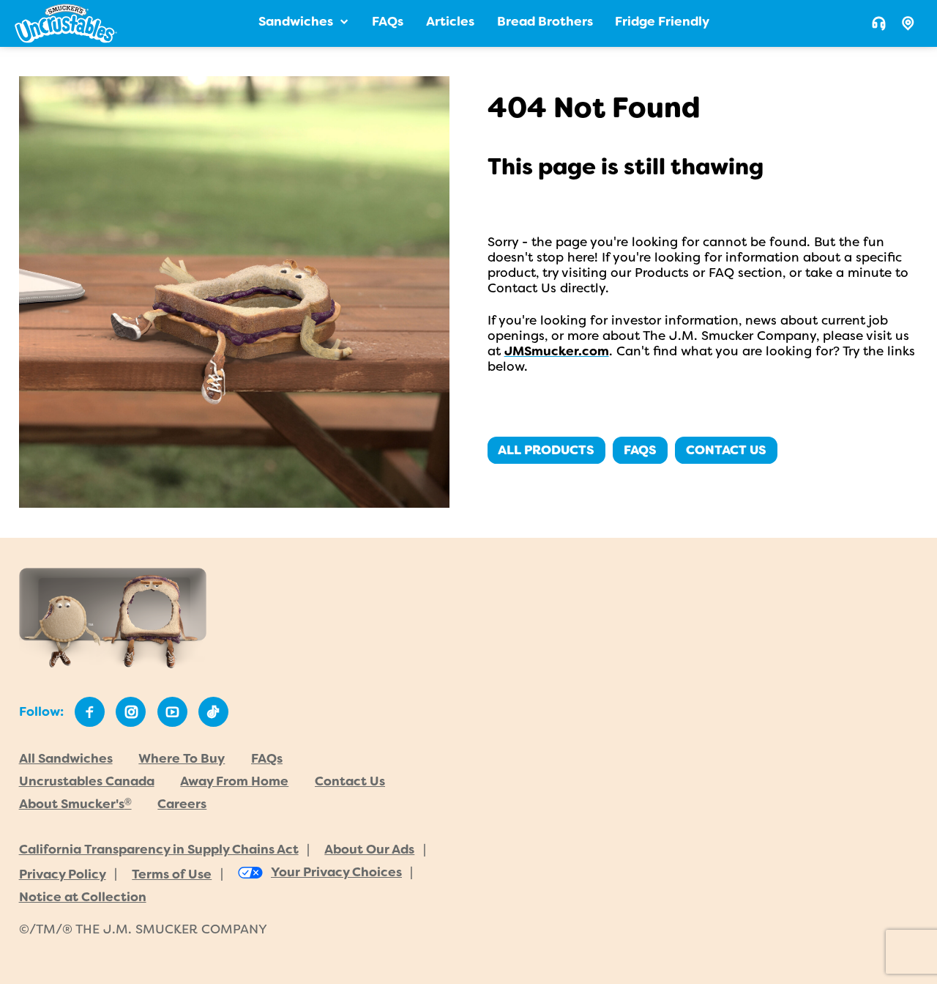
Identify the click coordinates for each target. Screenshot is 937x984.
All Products (546, 450)
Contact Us (726, 450)
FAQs (640, 450)
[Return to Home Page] (66, 23)
